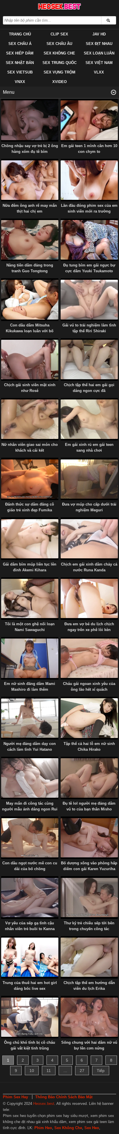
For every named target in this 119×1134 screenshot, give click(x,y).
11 (49, 1070)
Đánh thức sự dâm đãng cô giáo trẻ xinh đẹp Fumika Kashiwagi (29, 510)
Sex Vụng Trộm (59, 72)
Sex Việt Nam (99, 63)
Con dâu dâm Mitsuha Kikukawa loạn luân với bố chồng (29, 331)
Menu (8, 92)
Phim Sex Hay (15, 1097)
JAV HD (99, 34)
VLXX (99, 72)
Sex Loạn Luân (99, 53)
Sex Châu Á (19, 44)
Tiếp (101, 1070)
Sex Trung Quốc (59, 63)
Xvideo (59, 82)
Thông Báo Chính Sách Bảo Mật (63, 1097)
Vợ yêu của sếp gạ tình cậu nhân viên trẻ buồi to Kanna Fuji (30, 929)
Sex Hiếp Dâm (20, 53)
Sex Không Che (59, 53)
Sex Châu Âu (59, 44)
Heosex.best (43, 1103)
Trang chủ (20, 34)
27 (82, 1070)
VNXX (20, 82)
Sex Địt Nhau (99, 44)
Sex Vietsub (20, 72)
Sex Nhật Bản (20, 63)
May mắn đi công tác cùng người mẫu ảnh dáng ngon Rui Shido (29, 809)
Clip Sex (59, 34)
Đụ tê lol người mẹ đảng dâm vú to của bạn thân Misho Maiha (89, 809)
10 (31, 1070)
